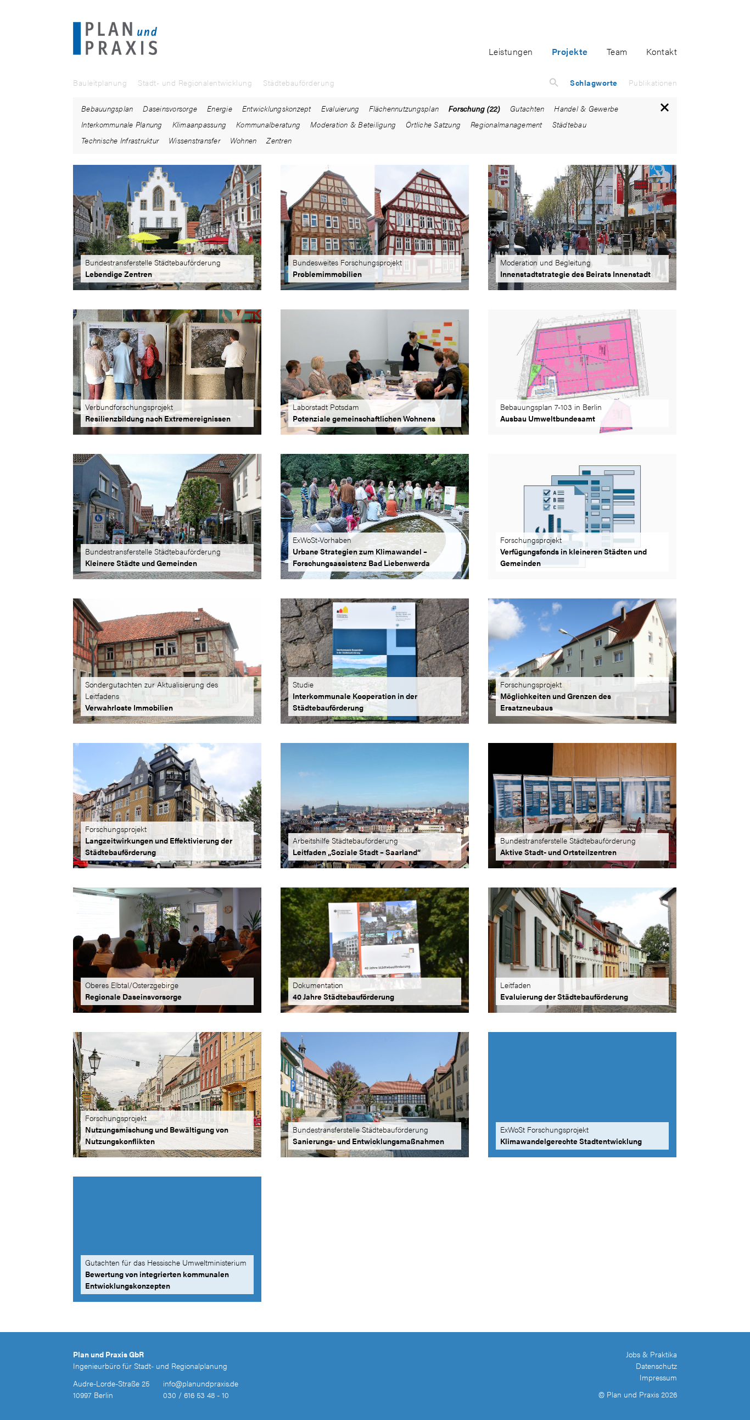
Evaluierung (340, 108)
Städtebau (569, 124)
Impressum (658, 1377)
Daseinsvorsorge (170, 108)
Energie (219, 108)
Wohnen (243, 140)
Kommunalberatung (268, 124)
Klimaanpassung (199, 124)
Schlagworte (594, 82)
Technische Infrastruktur (120, 140)
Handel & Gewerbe (586, 108)
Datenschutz (656, 1365)
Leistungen (511, 51)
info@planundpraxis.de (200, 1383)
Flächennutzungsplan (404, 108)
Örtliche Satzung (433, 124)
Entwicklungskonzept (276, 108)
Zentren (279, 140)
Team (617, 51)
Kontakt (662, 51)
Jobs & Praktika (651, 1354)
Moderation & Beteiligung (353, 124)
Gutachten (527, 108)
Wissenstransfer (194, 140)
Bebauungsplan (107, 108)
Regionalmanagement (506, 124)
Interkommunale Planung (122, 124)
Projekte (570, 51)
